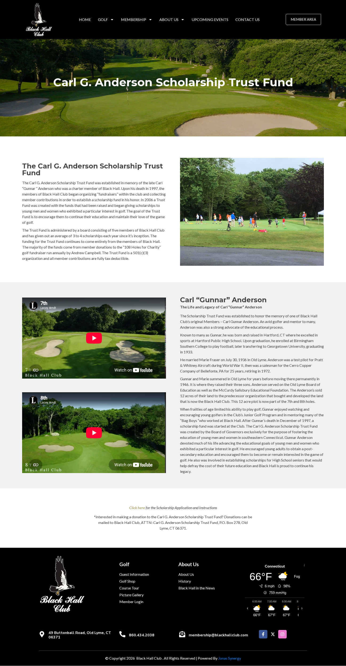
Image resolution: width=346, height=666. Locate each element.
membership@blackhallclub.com (218, 635)
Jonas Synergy (229, 658)
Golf (103, 19)
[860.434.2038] (122, 634)
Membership (133, 19)
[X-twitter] (273, 634)
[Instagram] (282, 634)
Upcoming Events (210, 19)
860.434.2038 (141, 635)
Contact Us (247, 19)
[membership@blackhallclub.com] (182, 634)
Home (85, 19)
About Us (168, 19)
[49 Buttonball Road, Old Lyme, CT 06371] (42, 634)
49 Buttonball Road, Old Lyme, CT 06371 (79, 635)
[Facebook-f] (263, 634)
